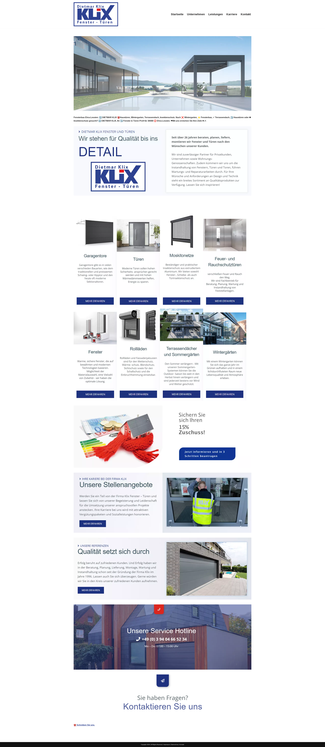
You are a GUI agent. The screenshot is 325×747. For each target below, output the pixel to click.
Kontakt (246, 14)
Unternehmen (196, 14)
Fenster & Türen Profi (88, 210)
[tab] (88, 210)
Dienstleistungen (115, 210)
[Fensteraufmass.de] (96, 14)
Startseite (177, 14)
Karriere (231, 14)
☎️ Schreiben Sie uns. (84, 725)
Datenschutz (174, 744)
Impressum (167, 744)
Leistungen (215, 14)
